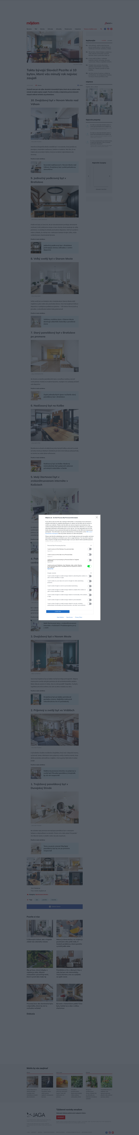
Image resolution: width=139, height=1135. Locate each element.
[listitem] (69, 545)
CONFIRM (58, 611)
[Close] (97, 517)
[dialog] (69, 567)
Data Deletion (60, 617)
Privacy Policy (78, 617)
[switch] (89, 549)
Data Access (69, 617)
